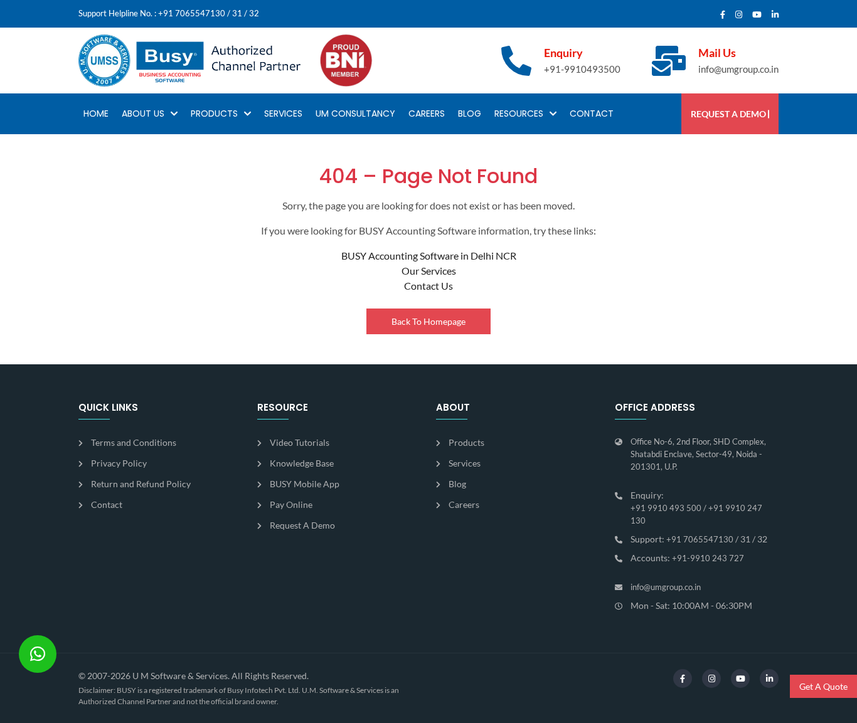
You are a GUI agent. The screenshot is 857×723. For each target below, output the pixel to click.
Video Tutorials (299, 442)
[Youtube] (757, 15)
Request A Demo (302, 525)
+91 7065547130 (191, 13)
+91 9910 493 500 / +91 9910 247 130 (696, 514)
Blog (469, 113)
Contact (592, 113)
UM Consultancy (355, 113)
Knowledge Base (302, 463)
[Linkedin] (775, 15)
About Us (143, 113)
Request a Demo (728, 113)
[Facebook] (722, 15)
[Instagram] (738, 15)
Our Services (429, 271)
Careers (426, 113)
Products (214, 113)
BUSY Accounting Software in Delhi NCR (428, 255)
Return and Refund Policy (141, 483)
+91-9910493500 (582, 69)
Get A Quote (823, 686)
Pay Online (291, 504)
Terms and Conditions (133, 442)
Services (283, 113)
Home (96, 113)
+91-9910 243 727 (708, 558)
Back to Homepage (428, 321)
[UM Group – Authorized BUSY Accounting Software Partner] (189, 60)
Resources (518, 113)
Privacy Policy (119, 463)
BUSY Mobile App (304, 483)
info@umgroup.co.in (738, 69)
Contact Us (428, 286)
